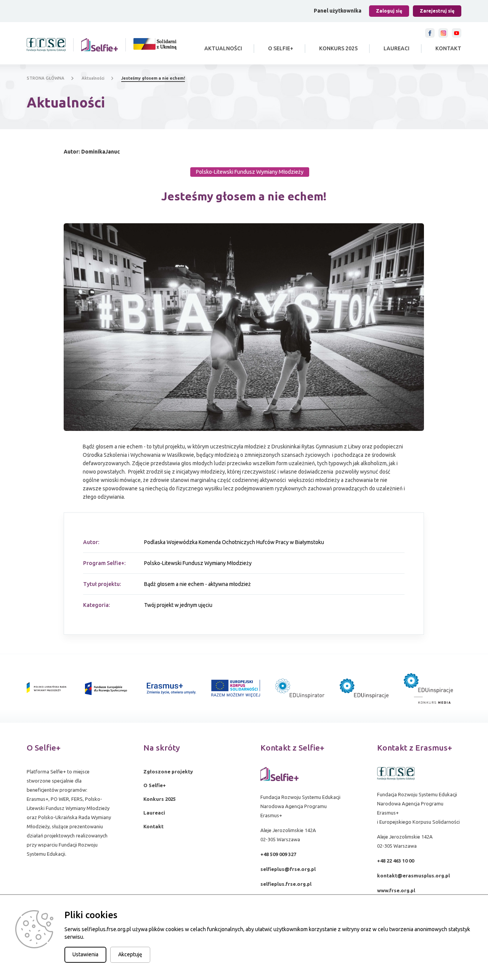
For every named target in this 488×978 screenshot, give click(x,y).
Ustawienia (85, 954)
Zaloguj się (389, 10)
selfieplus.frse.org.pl (285, 884)
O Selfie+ (280, 48)
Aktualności (223, 48)
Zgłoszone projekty (168, 771)
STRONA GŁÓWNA (45, 78)
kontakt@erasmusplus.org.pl (413, 875)
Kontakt (448, 48)
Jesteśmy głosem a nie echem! (153, 78)
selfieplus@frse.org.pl (288, 869)
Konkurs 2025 (338, 48)
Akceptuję (130, 954)
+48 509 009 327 (278, 854)
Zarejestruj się (437, 10)
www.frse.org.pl (396, 890)
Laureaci (396, 48)
